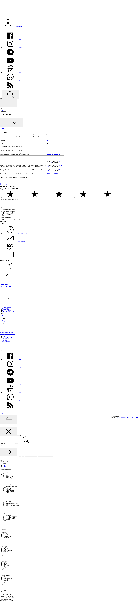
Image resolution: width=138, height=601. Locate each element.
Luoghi (3, 321)
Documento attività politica (10, 517)
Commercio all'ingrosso (7, 540)
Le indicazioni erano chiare (6, 202)
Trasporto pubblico (6, 587)
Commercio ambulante (7, 541)
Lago (6, 502)
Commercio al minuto (7, 539)
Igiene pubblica (6, 553)
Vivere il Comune (31, 456)
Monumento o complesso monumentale (12, 505)
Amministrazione (45, 456)
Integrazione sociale (6, 559)
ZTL (4, 591)
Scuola (7, 510)
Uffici (3, 296)
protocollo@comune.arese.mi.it (6, 332)
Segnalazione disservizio (6, 341)
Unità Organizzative (6, 521)
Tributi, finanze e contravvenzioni (8, 311)
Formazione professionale (7, 550)
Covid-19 (5, 546)
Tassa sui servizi (6, 583)
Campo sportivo (8, 498)
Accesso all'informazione (7, 531)
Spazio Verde (5, 580)
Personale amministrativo (6, 294)
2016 (48, 154)
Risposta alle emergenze (7, 578)
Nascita (4, 567)
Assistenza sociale (6, 537)
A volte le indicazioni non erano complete (9, 212)
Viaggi (4, 589)
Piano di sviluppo (6, 570)
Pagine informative (6, 513)
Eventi (3, 320)
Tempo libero (5, 584)
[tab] (3, 465)
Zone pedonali (5, 590)
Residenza (5, 577)
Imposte (4, 555)
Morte (4, 566)
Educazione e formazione (6, 306)
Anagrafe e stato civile (6, 301)
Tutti (20, 456)
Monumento (8, 504)
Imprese (4, 556)
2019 (55, 154)
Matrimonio (5, 563)
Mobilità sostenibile (6, 565)
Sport (4, 581)
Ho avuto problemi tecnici (6, 214)
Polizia (4, 574)
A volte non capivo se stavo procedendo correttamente (11, 213)
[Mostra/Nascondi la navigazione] (8, 103)
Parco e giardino (8, 508)
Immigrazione (5, 554)
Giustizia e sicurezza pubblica (7, 307)
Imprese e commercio (5, 308)
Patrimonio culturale (6, 569)
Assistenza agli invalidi (7, 536)
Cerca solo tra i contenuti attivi (6, 594)
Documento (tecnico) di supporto (11, 516)
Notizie (3, 316)
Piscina (7, 509)
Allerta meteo (4, 339)
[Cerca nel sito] (10, 94)
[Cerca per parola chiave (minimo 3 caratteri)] (8, 419)
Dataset (4, 520)
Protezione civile (6, 576)
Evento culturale (8, 488)
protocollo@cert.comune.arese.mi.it (7, 334)
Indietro (1, 221)
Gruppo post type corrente (4, 456)
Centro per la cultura (9, 499)
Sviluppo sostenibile (6, 582)
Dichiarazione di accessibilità (7, 347)
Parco (7, 507)
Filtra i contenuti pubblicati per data (7, 596)
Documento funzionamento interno (11, 518)
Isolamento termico (6, 560)
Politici (3, 295)
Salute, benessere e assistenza (7, 310)
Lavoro (4, 562)
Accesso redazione (5, 413)
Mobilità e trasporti (5, 309)
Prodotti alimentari (6, 575)
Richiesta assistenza (5, 338)
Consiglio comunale (9, 523)
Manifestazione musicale (10, 491)
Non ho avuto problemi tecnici (7, 206)
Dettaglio (2, 219)
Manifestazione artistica (10, 490)
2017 (50, 154)
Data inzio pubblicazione (4, 599)
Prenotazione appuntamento (7, 337)
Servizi (26, 456)
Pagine (36, 456)
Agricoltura (5, 533)
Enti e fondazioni (5, 292)
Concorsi (5, 545)
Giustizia (4, 552)
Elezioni (4, 547)
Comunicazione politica (7, 544)
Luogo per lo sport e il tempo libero (12, 503)
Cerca (16, 443)
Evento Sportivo (8, 489)
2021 (59, 154)
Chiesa (7, 500)
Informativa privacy (5, 346)
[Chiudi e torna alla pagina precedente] (8, 431)
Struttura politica (8, 527)
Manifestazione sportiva (10, 492)
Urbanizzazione (6, 588)
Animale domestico (6, 534)
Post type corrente (12, 456)
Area (6, 522)
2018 (52, 154)
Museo (7, 506)
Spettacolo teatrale (9, 493)
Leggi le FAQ (4, 336)
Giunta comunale (8, 524)
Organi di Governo (5, 293)
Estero (4, 549)
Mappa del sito (4, 410)
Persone (50, 456)
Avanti (5, 221)
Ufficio (7, 528)
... (52, 456)
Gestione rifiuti (6, 551)
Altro (3, 207)
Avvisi (3, 315)
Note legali (4, 345)
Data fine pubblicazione (4, 600)
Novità (23, 456)
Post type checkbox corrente (5, 469)
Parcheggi (5, 568)
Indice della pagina (3, 126)
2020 (57, 154)
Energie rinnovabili (6, 548)
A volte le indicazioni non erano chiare (8, 211)
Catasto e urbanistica (5, 303)
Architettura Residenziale (10, 495)
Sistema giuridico (6, 579)
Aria (4, 535)
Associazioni (5, 538)
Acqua (4, 532)
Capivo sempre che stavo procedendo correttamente (11, 205)
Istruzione (5, 561)
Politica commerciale (7, 573)
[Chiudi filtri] (8, 452)
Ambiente (3, 300)
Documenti (39, 456)
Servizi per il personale (6, 412)
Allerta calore (4, 340)
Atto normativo (8, 515)
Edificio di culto (8, 501)
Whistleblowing (5, 411)
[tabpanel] (69, 499)
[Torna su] (8, 280)
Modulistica (8, 519)
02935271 (2, 330)
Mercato (4, 564)
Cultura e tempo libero (6, 304)
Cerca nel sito (2, 443)
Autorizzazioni (4, 302)
